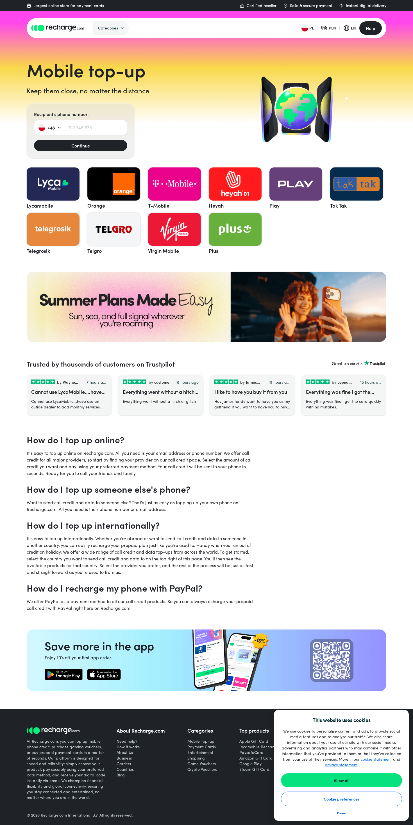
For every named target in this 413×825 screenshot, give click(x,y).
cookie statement (376, 759)
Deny (341, 813)
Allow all (342, 780)
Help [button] (370, 28)
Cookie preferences (342, 799)
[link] (64, 674)
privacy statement (341, 764)
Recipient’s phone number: (61, 114)
